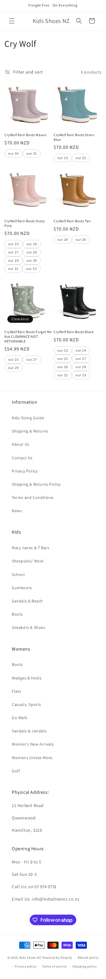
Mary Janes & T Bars (30, 547)
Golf (16, 770)
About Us (20, 444)
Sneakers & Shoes (28, 627)
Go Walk (19, 717)
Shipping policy (84, 966)
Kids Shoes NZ (30, 957)
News (17, 510)
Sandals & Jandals (29, 731)
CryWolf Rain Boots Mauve (25, 135)
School (18, 574)
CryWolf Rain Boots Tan (72, 221)
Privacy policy (26, 966)
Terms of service (54, 966)
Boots (17, 614)
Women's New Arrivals (33, 744)
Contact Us (22, 457)
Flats (16, 691)
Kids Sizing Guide (28, 417)
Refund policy (88, 957)
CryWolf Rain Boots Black (74, 332)
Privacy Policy (24, 471)
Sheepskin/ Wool (28, 561)
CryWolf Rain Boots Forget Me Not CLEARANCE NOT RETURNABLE (28, 336)
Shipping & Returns (30, 431)
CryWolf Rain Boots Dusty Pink (24, 223)
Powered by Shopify (57, 957)
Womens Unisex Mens (32, 757)
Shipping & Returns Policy (36, 484)
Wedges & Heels (27, 678)
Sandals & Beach (27, 601)
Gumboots (22, 587)
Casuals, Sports (26, 704)
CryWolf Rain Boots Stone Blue (74, 137)
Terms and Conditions (33, 497)
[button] (11, 20)
